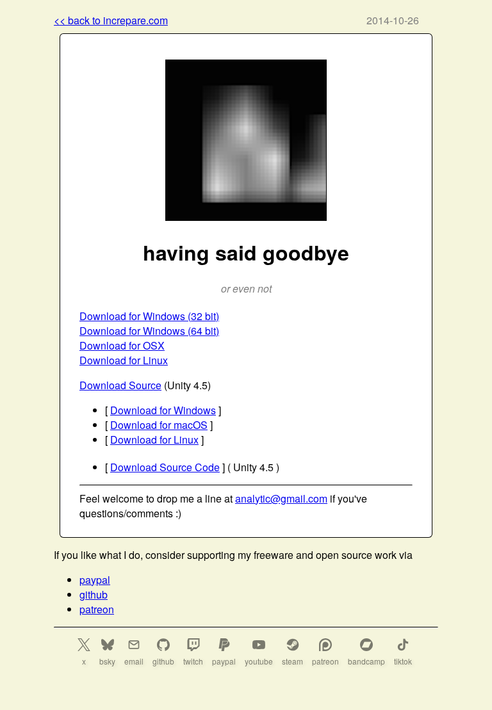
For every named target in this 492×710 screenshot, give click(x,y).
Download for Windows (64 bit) (149, 330)
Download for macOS (159, 424)
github (93, 594)
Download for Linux (123, 360)
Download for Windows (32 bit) (149, 316)
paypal (94, 579)
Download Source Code (165, 467)
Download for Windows (163, 410)
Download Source (120, 385)
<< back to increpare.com (111, 20)
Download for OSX (122, 345)
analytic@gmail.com (281, 498)
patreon (96, 609)
